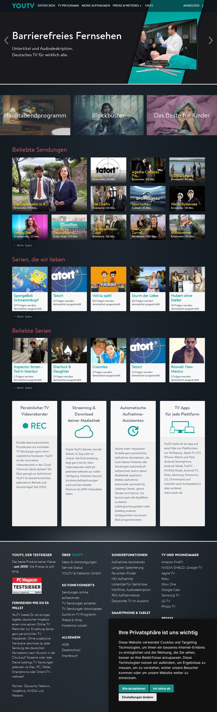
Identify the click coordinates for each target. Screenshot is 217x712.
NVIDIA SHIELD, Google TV (181, 567)
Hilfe (149, 5)
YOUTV (23, 6)
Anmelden (191, 5)
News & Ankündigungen (79, 562)
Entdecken (46, 5)
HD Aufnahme (122, 579)
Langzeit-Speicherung (127, 567)
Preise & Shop (72, 620)
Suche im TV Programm (79, 614)
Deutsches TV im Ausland (130, 601)
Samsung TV (170, 595)
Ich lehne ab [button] (161, 688)
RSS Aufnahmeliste (125, 595)
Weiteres (126, 5)
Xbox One (168, 584)
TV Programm (68, 5)
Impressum (70, 655)
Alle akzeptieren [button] (133, 688)
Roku (165, 579)
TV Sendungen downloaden (82, 609)
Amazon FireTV (172, 562)
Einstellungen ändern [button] (137, 697)
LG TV (165, 601)
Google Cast (170, 590)
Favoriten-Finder (124, 573)
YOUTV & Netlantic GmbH (81, 573)
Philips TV (168, 606)
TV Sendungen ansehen (79, 603)
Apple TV (168, 573)
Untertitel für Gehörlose (129, 584)
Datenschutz (71, 650)
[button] (203, 6)
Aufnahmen (96, 5)
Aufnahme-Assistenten (128, 562)
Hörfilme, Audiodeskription (131, 590)
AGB (65, 644)
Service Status (72, 567)
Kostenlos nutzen (74, 625)
